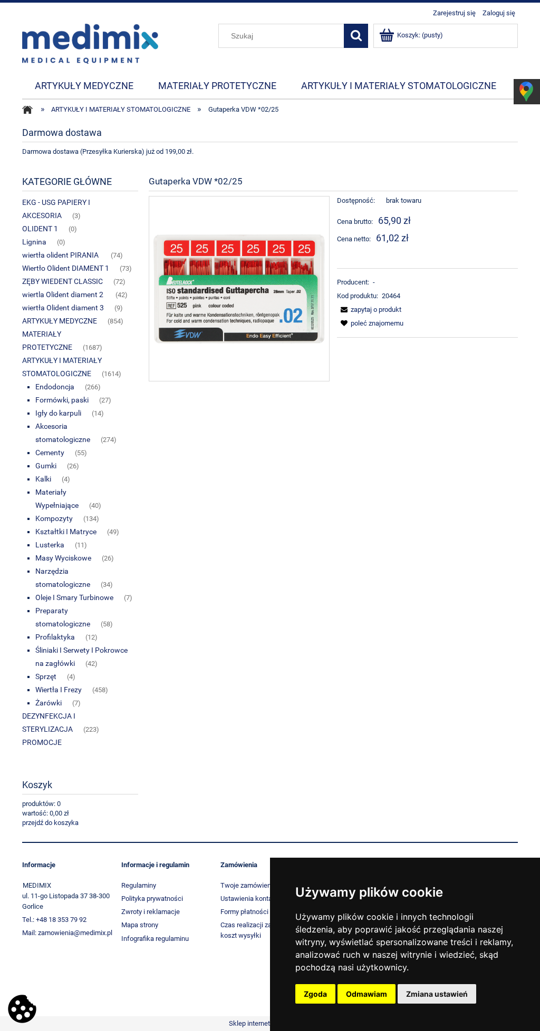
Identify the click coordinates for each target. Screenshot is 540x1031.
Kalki (43, 479)
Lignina (34, 242)
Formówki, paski (62, 400)
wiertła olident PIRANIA (61, 255)
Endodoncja (54, 386)
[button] (369, 309)
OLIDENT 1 (40, 228)
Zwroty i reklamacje (150, 912)
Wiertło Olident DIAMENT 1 (65, 268)
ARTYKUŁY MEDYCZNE (59, 321)
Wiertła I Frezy (58, 689)
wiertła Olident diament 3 (63, 307)
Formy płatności (244, 912)
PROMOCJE (42, 742)
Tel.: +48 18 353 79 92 (54, 920)
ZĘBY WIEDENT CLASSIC (62, 281)
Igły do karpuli (58, 413)
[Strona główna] (90, 43)
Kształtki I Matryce (66, 531)
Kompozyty (54, 518)
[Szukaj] (356, 36)
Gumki (45, 466)
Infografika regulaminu (155, 938)
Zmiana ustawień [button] (437, 993)
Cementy (49, 452)
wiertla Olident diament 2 (63, 294)
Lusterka (49, 545)
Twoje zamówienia (248, 885)
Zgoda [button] (315, 993)
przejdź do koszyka (50, 823)
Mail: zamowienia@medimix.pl (67, 933)
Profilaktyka (55, 637)
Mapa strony (139, 925)
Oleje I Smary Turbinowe (74, 597)
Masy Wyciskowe (63, 558)
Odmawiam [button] (366, 993)
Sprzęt (45, 676)
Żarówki (48, 703)
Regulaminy (138, 885)
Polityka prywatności (152, 898)
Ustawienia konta (246, 898)
